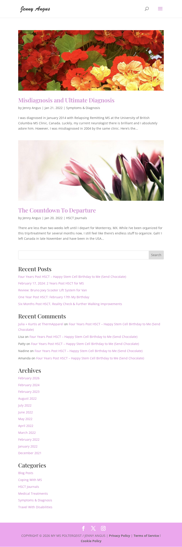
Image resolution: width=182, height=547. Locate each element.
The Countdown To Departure (57, 210)
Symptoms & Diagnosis (83, 108)
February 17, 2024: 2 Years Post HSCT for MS (51, 283)
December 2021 (30, 453)
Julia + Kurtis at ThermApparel (40, 324)
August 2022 (27, 398)
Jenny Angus (32, 108)
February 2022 (29, 439)
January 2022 (28, 446)
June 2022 (25, 412)
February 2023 (29, 391)
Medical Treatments (33, 493)
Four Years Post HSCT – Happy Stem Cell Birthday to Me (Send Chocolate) (72, 276)
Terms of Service (146, 535)
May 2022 (25, 419)
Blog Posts (25, 473)
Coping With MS (30, 480)
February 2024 (29, 385)
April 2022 (25, 426)
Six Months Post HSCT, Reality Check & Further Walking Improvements (70, 304)
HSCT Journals (76, 218)
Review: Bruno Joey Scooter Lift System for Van (52, 290)
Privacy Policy (119, 535)
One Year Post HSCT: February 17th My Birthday (53, 297)
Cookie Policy (91, 541)
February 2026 (29, 378)
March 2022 (27, 432)
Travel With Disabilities (35, 507)
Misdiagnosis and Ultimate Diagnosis (66, 100)
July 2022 (25, 405)
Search (156, 255)
